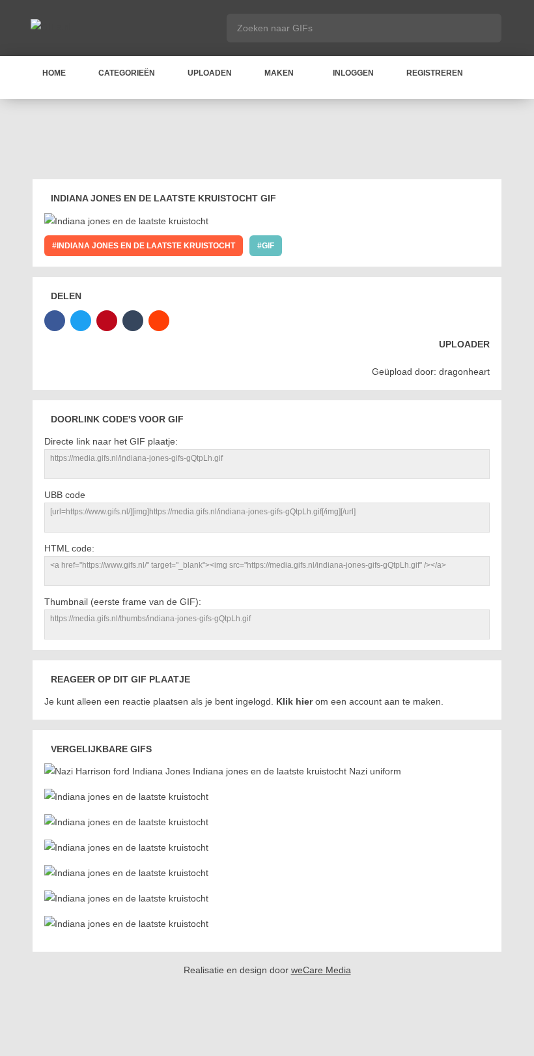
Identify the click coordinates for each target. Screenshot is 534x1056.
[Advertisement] (270, 141)
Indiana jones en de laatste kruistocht (146, 245)
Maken (279, 73)
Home (54, 73)
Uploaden (210, 73)
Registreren (434, 73)
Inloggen (353, 73)
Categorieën (126, 73)
